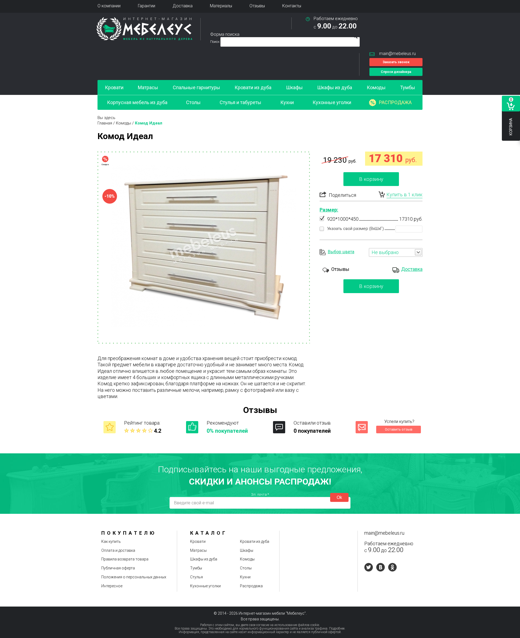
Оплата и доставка (118, 550)
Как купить (111, 541)
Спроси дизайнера (396, 72)
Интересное (111, 586)
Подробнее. (337, 628)
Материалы (221, 5)
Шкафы (294, 87)
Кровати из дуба (253, 87)
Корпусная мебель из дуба (137, 102)
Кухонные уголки (332, 102)
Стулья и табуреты (240, 102)
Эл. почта (260, 494)
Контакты (291, 5)
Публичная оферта (118, 568)
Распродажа (395, 102)
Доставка (183, 5)
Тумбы (407, 87)
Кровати (114, 87)
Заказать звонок (396, 62)
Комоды (376, 87)
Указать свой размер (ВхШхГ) (355, 228)
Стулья (196, 577)
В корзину (371, 179)
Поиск (215, 42)
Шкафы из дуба (334, 87)
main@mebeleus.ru (397, 53)
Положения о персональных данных (133, 577)
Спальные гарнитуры (196, 87)
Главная (105, 123)
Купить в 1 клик (404, 194)
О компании (109, 5)
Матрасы (148, 87)
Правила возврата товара (124, 559)
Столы (193, 102)
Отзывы (257, 5)
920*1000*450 (343, 219)
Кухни (287, 102)
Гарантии (146, 5)
